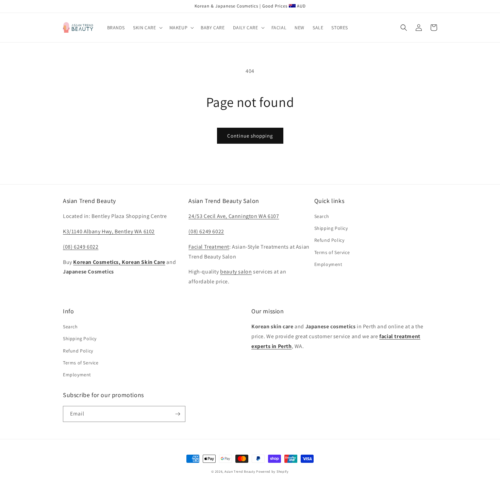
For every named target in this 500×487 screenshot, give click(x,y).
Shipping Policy (331, 228)
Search (321, 216)
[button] (147, 27)
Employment (328, 264)
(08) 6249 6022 (80, 246)
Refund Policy (329, 240)
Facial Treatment (208, 246)
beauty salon (236, 271)
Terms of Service (332, 252)
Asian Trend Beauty (239, 471)
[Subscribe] (177, 414)
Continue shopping (250, 135)
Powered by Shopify (272, 471)
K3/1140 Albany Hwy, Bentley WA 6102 (109, 231)
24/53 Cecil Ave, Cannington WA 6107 (233, 216)
